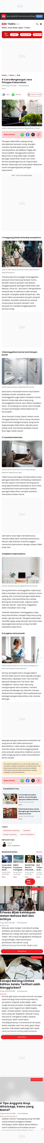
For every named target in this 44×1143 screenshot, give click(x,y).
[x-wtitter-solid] (33, 134)
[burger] (40, 24)
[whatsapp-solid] (22, 134)
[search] (37, 24)
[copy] (38, 134)
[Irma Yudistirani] (4, 844)
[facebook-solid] (27, 134)
